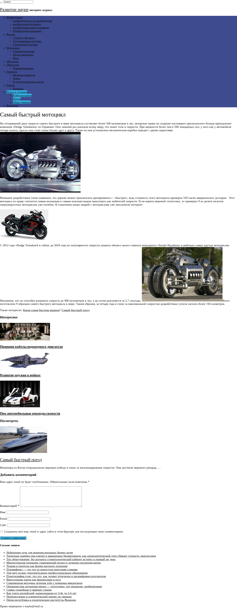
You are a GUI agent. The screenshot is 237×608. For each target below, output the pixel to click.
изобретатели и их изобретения (32, 20)
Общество (12, 64)
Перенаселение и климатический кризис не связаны (39, 596)
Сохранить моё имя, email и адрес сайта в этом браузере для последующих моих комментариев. (64, 531)
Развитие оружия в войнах (20, 375)
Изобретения (14, 17)
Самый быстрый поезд (76, 310)
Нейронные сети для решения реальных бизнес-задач (39, 552)
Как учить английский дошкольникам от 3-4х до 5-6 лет (41, 593)
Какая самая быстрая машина (41, 310)
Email (3, 518)
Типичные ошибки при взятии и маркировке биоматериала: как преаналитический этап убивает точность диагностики (81, 555)
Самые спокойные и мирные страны (29, 589)
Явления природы (24, 75)
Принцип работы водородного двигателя (31, 347)
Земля (16, 78)
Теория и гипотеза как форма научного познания (36, 566)
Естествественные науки (28, 81)
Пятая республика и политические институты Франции (41, 600)
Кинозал (18, 88)
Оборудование (22, 102)
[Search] (1, 2)
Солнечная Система (25, 44)
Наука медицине (23, 54)
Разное (10, 85)
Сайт (3, 525)
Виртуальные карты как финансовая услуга (33, 579)
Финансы (12, 105)
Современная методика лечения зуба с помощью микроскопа (44, 583)
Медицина (13, 48)
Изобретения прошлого (27, 31)
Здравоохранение (24, 51)
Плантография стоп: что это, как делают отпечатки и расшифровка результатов (56, 576)
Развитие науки (14, 9)
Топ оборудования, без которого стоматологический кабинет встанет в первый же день (60, 559)
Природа (11, 71)
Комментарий (9, 505)
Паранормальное (23, 68)
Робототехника (22, 95)
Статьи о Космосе (24, 37)
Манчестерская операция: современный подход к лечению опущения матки (53, 562)
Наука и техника (16, 92)
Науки (17, 98)
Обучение (12, 61)
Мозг (16, 58)
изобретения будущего (27, 24)
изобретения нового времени (31, 27)
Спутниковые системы (27, 41)
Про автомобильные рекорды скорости (30, 413)
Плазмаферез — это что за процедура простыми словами (42, 569)
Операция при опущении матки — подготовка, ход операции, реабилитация (54, 586)
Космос (10, 34)
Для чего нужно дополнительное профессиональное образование (47, 572)
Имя (2, 512)
